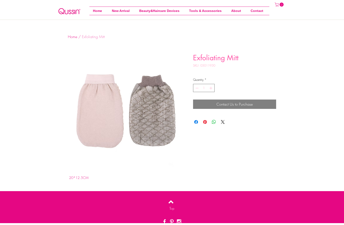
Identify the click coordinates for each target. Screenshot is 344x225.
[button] (207, 11)
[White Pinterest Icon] (172, 221)
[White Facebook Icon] (164, 221)
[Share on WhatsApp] (214, 122)
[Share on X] (223, 122)
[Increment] (211, 88)
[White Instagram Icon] (179, 221)
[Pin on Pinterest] (205, 122)
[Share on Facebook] (196, 122)
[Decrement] (196, 88)
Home (72, 36)
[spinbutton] (204, 88)
